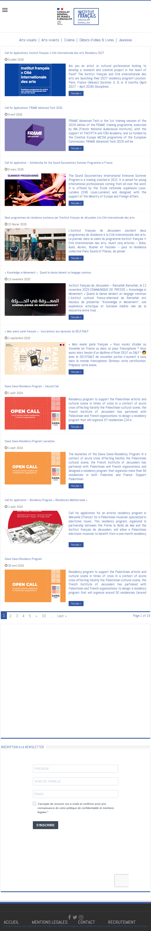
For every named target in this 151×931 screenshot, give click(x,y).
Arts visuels (28, 39)
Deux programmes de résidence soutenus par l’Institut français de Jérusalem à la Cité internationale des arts (70, 217)
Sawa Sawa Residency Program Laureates (30, 441)
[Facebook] (69, 917)
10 (44, 615)
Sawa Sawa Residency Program (23, 559)
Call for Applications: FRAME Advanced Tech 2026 (33, 108)
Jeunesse (125, 39)
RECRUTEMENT (122, 922)
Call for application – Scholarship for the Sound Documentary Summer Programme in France (58, 163)
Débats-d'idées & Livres (96, 39)
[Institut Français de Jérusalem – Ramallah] (75, 16)
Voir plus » (76, 93)
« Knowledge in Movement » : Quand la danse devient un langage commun (48, 272)
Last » (62, 615)
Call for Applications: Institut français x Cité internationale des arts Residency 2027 (54, 53)
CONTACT (86, 922)
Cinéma (69, 39)
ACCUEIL (12, 922)
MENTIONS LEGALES (49, 922)
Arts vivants (50, 39)
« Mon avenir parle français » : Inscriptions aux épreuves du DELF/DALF (47, 331)
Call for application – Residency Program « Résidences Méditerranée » (46, 500)
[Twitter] (75, 917)
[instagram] (81, 917)
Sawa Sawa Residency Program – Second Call (32, 386)
